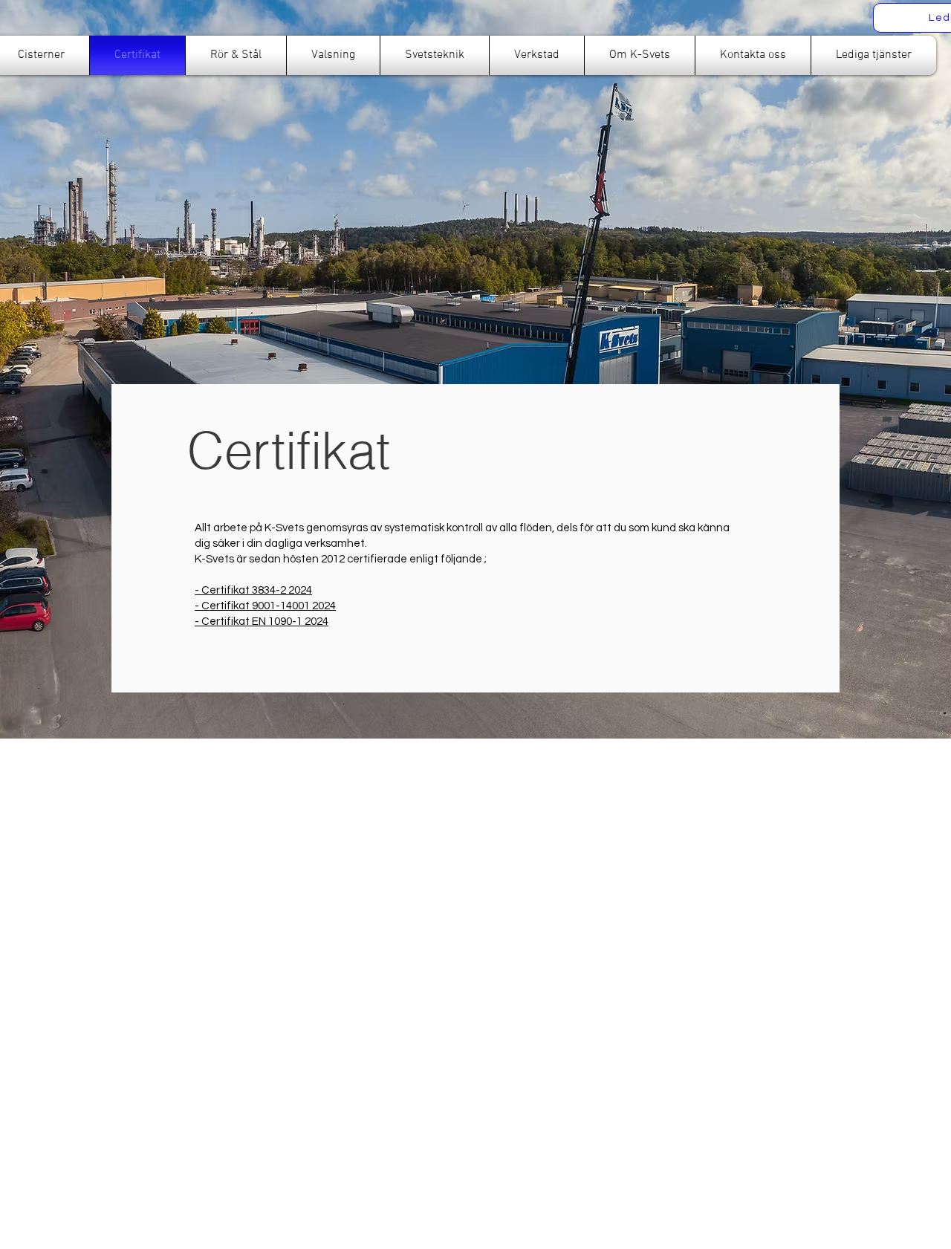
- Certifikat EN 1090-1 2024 (261, 621)
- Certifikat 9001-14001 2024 (265, 605)
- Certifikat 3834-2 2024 (253, 590)
